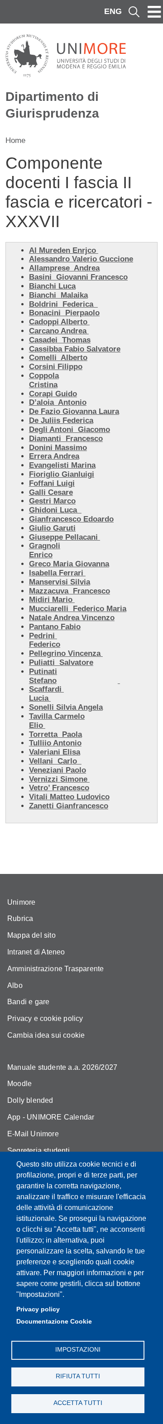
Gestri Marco (52, 501)
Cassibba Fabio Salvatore (74, 349)
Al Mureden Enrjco (63, 250)
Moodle (19, 1083)
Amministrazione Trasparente (55, 969)
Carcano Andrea (59, 331)
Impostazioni (78, 1349)
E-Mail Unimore (33, 1134)
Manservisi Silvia (59, 582)
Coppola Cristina (44, 380)
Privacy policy (38, 1309)
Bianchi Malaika (58, 295)
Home (15, 140)
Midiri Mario (52, 599)
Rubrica (20, 918)
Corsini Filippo (55, 366)
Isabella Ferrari (57, 573)
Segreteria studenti (38, 1150)
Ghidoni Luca (55, 510)
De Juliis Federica (61, 420)
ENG (113, 11)
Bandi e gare (28, 1002)
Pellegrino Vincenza (66, 653)
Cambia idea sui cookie (46, 1035)
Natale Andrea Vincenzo (72, 617)
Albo (15, 985)
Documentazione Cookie (54, 1321)
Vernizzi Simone (59, 779)
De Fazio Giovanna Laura (74, 411)
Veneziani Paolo (57, 770)
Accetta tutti (77, 1403)
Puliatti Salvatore (61, 662)
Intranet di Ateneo (36, 952)
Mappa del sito (31, 935)
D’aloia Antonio (57, 402)
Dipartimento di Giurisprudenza (52, 104)
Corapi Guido (53, 393)
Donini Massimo (58, 447)
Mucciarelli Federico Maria (77, 608)
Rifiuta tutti (78, 1376)
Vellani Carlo (55, 761)
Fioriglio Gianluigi (61, 474)
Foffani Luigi (52, 483)
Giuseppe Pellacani (64, 537)
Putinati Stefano (43, 676)
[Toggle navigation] (154, 11)
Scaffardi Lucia (46, 694)
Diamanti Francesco (66, 438)
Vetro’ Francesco (59, 787)
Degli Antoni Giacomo (69, 429)
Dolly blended (30, 1100)
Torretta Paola (55, 734)
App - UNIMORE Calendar (50, 1117)
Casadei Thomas (60, 340)
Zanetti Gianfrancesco (68, 806)
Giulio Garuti (52, 528)
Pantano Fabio (55, 626)
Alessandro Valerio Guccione (81, 259)
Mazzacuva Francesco (69, 591)
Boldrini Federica (63, 304)
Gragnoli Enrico (44, 550)
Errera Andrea (54, 456)
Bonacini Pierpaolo (64, 313)
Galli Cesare (51, 492)
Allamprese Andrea (64, 268)
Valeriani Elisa (54, 752)
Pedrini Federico (44, 640)
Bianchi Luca (52, 286)
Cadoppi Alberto (59, 322)
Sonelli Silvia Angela (66, 707)
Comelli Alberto (58, 357)
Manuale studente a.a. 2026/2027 (62, 1067)
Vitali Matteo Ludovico (69, 797)
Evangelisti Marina (62, 465)
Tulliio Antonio (55, 743)
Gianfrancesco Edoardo (71, 519)
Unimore (21, 902)
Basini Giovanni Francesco (78, 277)
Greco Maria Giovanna (69, 564)
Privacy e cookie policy (45, 1018)
